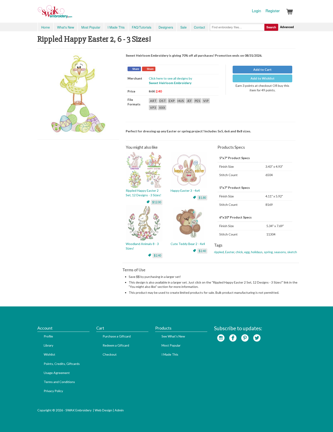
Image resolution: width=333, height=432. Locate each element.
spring (268, 252)
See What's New (173, 336)
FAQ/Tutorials (141, 27)
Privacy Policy (53, 391)
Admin (119, 410)
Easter (229, 252)
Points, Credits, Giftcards (62, 364)
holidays (257, 252)
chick (239, 252)
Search (271, 27)
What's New (65, 27)
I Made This (116, 27)
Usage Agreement (57, 373)
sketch (292, 252)
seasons (280, 252)
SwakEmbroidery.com (71, 14)
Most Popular (90, 27)
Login (256, 10)
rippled (219, 252)
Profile (48, 336)
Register (272, 10)
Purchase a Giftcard (117, 336)
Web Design (103, 410)
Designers (166, 27)
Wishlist (49, 354)
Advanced (287, 27)
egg (247, 252)
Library (48, 345)
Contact (199, 27)
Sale (183, 27)
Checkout (110, 354)
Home (45, 27)
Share (135, 69)
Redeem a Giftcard (116, 345)
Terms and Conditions (59, 382)
